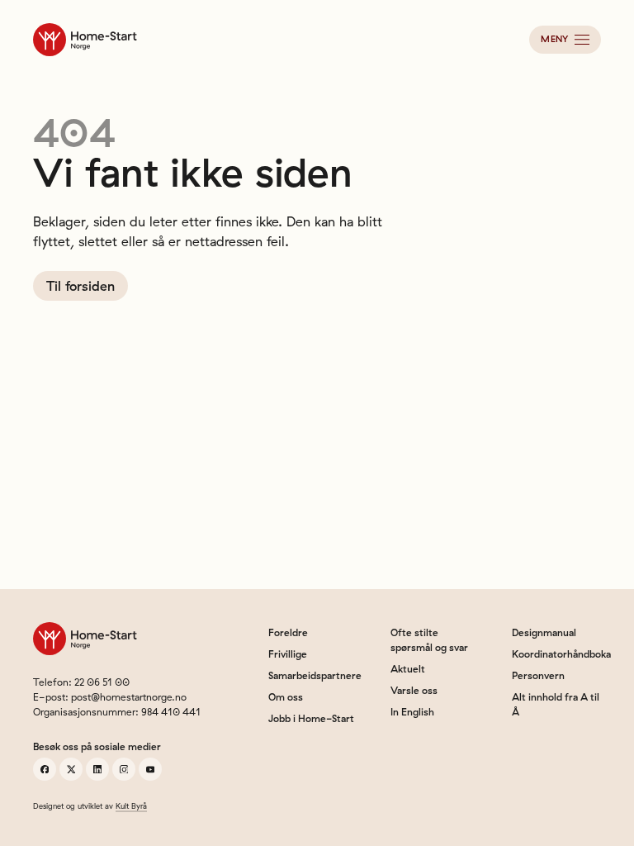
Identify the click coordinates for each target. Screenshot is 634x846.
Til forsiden (80, 286)
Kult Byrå (131, 805)
